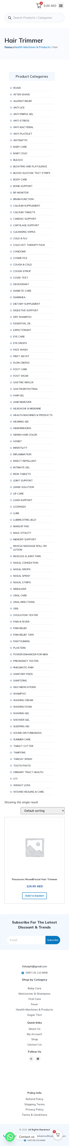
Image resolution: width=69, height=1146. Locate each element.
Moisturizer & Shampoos (34, 993)
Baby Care (34, 988)
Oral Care (34, 999)
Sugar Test (34, 1015)
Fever (34, 1004)
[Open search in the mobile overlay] (34, 17)
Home (8, 47)
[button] (61, 5)
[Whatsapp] (10, 1137)
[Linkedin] (38, 1058)
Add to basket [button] (34, 895)
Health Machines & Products (32, 47)
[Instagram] (31, 1058)
